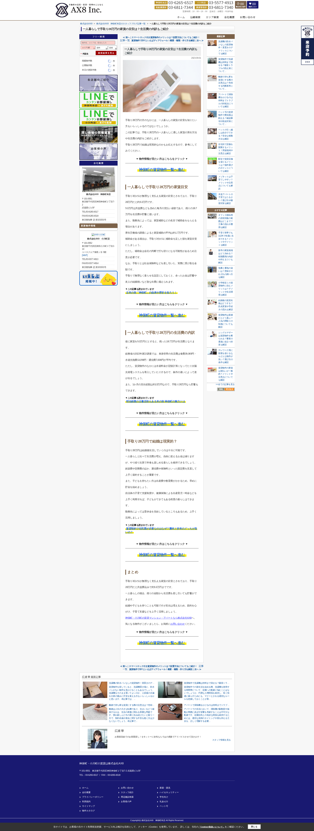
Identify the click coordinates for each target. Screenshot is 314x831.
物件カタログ (88, 810)
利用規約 (86, 801)
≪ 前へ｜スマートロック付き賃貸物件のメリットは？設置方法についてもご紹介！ (161, 37)
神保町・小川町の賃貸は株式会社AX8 (101, 763)
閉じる (254, 826)
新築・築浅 (165, 788)
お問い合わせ (177, 623)
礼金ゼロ (164, 801)
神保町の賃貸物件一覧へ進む (162, 170)
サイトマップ (88, 806)
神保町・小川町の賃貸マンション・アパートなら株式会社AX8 (158, 617)
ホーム (85, 788)
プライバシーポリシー (92, 797)
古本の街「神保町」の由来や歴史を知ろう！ (151, 292)
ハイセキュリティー (169, 792)
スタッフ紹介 (127, 792)
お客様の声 (126, 801)
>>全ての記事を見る (225, 384)
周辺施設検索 (127, 797)
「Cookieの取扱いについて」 (212, 827)
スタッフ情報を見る (221, 740)
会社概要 (86, 792)
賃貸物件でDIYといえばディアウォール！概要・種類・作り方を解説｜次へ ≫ (167, 40)
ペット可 (164, 806)
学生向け (164, 797)
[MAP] (85, 255)
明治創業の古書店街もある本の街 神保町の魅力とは (155, 401)
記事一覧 (125, 40)
